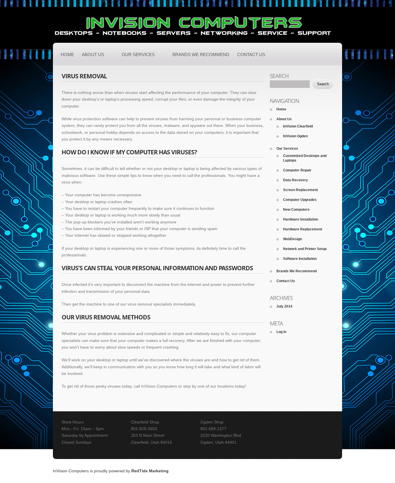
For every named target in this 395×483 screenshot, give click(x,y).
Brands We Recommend (200, 54)
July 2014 (284, 306)
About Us (93, 55)
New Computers (296, 210)
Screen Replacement (300, 190)
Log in (281, 332)
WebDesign (292, 239)
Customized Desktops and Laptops (304, 158)
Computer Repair (297, 170)
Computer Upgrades (300, 200)
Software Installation (300, 259)
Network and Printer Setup (304, 249)
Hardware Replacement (302, 229)
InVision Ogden (295, 136)
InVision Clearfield (298, 126)
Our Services (138, 55)
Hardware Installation (300, 219)
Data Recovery (295, 180)
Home (67, 54)
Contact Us (251, 54)
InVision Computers (71, 471)
